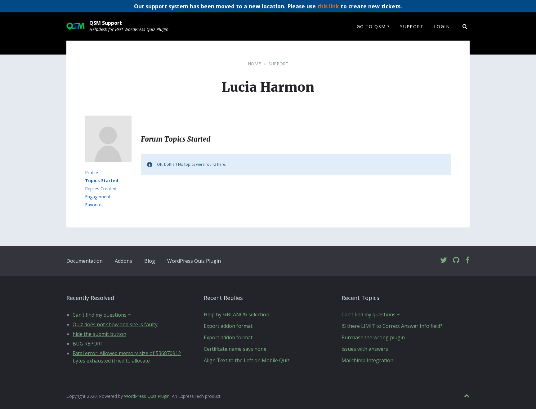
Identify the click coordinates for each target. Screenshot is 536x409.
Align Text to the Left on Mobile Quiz (247, 360)
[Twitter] (443, 260)
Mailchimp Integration (367, 360)
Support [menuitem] (411, 26)
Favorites (94, 205)
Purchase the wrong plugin (373, 337)
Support (278, 64)
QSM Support (105, 23)
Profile (91, 172)
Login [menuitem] (442, 26)
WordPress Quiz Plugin (194, 260)
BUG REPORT (88, 343)
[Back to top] (467, 396)
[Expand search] (465, 26)
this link (328, 6)
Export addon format (228, 326)
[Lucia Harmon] (108, 166)
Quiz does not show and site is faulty (115, 324)
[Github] (456, 260)
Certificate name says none (235, 348)
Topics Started (101, 180)
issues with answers (365, 348)
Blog (149, 260)
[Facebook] (467, 260)
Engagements (99, 197)
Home (254, 64)
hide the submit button (99, 334)
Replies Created (100, 188)
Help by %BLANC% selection (236, 314)
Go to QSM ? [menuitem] (373, 26)
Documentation (84, 260)
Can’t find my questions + (102, 314)
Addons (123, 260)
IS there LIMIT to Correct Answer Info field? (392, 326)
